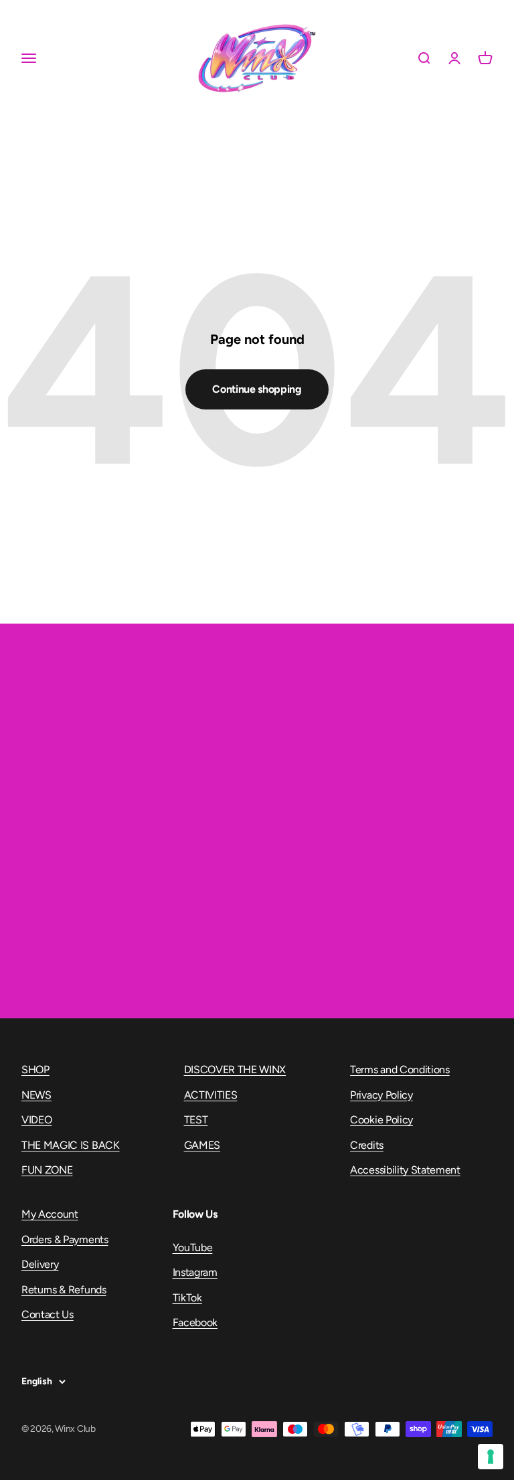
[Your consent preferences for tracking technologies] (490, 1456)
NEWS (36, 1095)
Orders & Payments (64, 1239)
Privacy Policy (381, 1095)
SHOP (35, 1069)
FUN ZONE (46, 1170)
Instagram (195, 1272)
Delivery (39, 1264)
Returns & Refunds (63, 1289)
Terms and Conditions (400, 1069)
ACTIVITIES (211, 1095)
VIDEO (36, 1119)
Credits (366, 1145)
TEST (196, 1119)
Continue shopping (257, 389)
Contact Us (47, 1314)
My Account (49, 1214)
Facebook (195, 1322)
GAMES (202, 1145)
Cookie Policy (381, 1119)
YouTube (193, 1247)
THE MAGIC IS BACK (70, 1145)
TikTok (187, 1297)
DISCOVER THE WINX (235, 1069)
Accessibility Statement (405, 1170)
